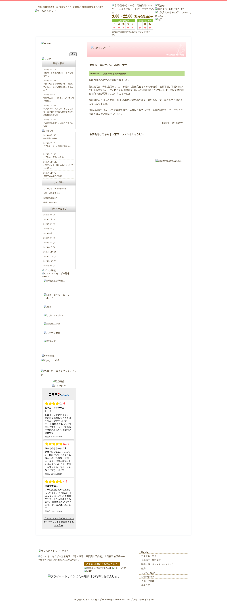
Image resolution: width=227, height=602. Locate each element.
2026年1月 (48, 247)
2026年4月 (48, 233)
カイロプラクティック (52, 188)
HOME (144, 552)
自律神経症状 (49, 198)
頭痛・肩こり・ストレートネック (157, 564)
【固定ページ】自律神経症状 (114, 74)
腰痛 (143, 568)
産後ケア (145, 585)
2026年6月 (48, 224)
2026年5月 (48, 229)
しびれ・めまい (148, 572)
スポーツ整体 (147, 581)
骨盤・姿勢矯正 (49, 193)
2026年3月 (48, 238)
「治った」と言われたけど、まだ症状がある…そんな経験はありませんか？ (58, 87)
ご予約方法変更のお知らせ (54, 157)
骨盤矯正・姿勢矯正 (151, 560)
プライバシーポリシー (142, 599)
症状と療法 (48, 202)
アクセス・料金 (148, 556)
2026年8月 (48, 215)
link (128, 599)
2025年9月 (48, 266)
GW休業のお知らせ (51, 138)
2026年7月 (48, 219)
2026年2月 (48, 243)
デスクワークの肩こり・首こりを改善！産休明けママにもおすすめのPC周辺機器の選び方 (58, 112)
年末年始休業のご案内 (52, 176)
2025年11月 (48, 256)
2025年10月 (48, 261)
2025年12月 (48, 252)
